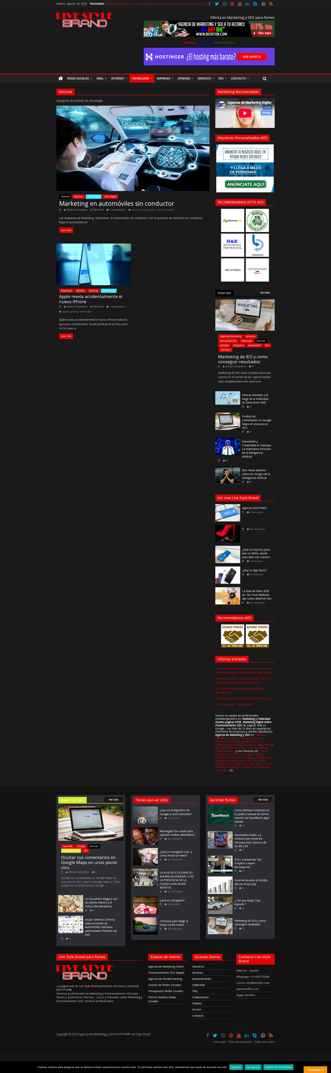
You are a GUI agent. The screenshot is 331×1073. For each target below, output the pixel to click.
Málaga (268, 744)
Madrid (247, 744)
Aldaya (244, 741)
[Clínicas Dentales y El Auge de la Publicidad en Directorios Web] (227, 393)
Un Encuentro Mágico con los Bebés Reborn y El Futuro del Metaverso (101, 902)
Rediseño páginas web (247, 754)
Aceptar (236, 1067)
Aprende (184, 78)
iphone (74, 311)
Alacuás (256, 741)
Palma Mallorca (235, 747)
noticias (160, 209)
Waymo (170, 209)
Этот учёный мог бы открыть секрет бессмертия (247, 863)
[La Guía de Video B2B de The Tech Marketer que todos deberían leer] (228, 589)
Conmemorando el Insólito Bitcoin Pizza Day (243, 698)
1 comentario (117, 306)
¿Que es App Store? (254, 570)
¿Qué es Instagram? (172, 900)
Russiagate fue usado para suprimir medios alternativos (177, 833)
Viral (100, 78)
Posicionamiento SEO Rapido (166, 972)
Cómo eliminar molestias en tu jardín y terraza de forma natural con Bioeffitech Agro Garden (252, 815)
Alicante (258, 744)
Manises (220, 741)
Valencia (260, 735)
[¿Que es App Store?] (228, 568)
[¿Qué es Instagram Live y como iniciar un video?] (146, 850)
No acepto (253, 1067)
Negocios (239, 345)
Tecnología (140, 78)
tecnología (85, 311)
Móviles (80, 290)
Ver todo (265, 292)
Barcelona (235, 744)
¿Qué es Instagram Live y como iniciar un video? (176, 853)
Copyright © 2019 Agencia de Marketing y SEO (85, 1034)
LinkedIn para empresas (256, 767)
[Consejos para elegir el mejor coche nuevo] (146, 919)
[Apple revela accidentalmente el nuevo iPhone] (93, 246)
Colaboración (200, 997)
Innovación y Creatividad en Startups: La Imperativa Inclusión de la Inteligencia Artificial (256, 449)
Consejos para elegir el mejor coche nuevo (174, 923)
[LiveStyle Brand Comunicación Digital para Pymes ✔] (60, 78)
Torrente (245, 738)
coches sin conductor (143, 209)
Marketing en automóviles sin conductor (116, 203)
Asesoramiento (201, 979)
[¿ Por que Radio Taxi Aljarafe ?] (220, 898)
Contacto (238, 78)
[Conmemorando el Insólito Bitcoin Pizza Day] (220, 878)
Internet (117, 78)
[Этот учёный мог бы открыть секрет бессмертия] (220, 857)
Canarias (251, 747)
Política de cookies (264, 1041)
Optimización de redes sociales (234, 757)
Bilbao (262, 747)
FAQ (195, 991)
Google (81, 846)
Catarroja (221, 744)
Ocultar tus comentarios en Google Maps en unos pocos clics (256, 421)
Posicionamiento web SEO (244, 764)
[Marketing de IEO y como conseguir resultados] (245, 301)
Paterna (258, 738)
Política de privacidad (240, 1041)
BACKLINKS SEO (228, 341)
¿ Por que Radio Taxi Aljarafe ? (234, 704)
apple (65, 311)
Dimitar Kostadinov (76, 209)
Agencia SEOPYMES (254, 508)
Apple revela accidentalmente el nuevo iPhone (90, 298)
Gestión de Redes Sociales (164, 985)
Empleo (197, 1003)
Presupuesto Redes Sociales (165, 991)
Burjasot (232, 738)
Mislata (219, 738)
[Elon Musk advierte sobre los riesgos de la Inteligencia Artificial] (227, 468)
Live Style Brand (140, 1034)
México (219, 751)
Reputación (254, 345)
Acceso (196, 1009)
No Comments (257, 529)
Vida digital (110, 196)
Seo (221, 78)
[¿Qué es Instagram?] (146, 898)
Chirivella (232, 741)
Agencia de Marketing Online (166, 966)
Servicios (204, 78)
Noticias (78, 196)
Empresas (163, 78)
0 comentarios (118, 209)
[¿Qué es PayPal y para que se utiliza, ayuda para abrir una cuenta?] (228, 548)
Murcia (219, 747)
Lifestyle (224, 345)
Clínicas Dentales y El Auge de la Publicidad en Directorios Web (255, 398)
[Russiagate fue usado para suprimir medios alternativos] (146, 829)
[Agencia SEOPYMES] (228, 506)
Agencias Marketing (230, 336)
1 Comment (174, 818)
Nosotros (198, 966)
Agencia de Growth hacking (165, 979)
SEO (86, 850)
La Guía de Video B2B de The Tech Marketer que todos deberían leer (257, 594)
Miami (230, 751)
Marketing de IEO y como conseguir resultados (243, 359)
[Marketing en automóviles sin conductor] (133, 108)
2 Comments (256, 512)
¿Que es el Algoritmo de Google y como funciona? (176, 812)
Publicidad (222, 770)
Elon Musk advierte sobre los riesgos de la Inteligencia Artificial (256, 473)
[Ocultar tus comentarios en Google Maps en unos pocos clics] (227, 414)
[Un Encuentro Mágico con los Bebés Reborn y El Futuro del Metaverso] (70, 897)
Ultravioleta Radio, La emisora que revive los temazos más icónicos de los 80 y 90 (157, 2)
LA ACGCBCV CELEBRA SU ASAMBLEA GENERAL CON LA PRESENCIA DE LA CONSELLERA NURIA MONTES (176, 880)
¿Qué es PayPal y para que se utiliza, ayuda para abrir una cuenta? (256, 553)
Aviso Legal (219, 1041)
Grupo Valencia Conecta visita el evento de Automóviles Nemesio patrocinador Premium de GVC (101, 927)
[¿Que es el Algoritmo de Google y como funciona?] (146, 808)
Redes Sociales (78, 78)
